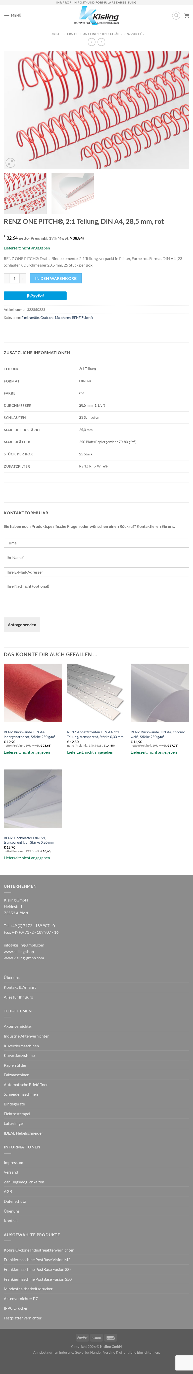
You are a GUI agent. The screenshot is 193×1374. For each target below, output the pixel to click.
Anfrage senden (22, 624)
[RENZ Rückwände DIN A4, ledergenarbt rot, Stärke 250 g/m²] (33, 693)
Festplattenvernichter (22, 1317)
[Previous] (13, 110)
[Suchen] (176, 16)
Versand (11, 1172)
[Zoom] (10, 163)
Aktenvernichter (18, 1026)
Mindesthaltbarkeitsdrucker (28, 1288)
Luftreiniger (14, 1123)
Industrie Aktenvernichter (26, 1036)
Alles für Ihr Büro (18, 997)
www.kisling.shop (19, 951)
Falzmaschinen (16, 1074)
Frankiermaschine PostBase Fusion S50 (38, 1279)
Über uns (12, 977)
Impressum (13, 1162)
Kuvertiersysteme (19, 1055)
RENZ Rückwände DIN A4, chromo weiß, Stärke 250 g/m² (158, 734)
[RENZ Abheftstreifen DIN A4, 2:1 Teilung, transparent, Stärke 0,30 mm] (96, 693)
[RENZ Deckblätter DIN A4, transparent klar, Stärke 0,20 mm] (33, 798)
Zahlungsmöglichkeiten (24, 1181)
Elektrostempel (17, 1113)
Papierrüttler (15, 1065)
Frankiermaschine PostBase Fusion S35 (38, 1269)
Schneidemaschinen (21, 1094)
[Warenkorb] (186, 15)
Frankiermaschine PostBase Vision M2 (37, 1259)
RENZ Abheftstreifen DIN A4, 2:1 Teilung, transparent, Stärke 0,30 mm (95, 734)
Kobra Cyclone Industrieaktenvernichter (39, 1250)
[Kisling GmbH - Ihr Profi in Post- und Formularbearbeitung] (96, 15)
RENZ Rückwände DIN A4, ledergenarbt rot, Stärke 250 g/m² (29, 734)
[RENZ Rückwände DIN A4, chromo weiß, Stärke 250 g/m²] (160, 693)
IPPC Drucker (16, 1308)
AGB (8, 1191)
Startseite (56, 33)
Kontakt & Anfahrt (20, 987)
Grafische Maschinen (83, 33)
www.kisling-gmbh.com (24, 957)
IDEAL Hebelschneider (23, 1133)
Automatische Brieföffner (26, 1084)
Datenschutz (15, 1201)
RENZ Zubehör (134, 33)
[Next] (179, 110)
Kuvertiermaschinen (21, 1045)
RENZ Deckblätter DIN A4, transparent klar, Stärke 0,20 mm (29, 840)
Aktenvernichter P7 (21, 1298)
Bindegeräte (111, 33)
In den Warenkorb (56, 278)
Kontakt (11, 1220)
